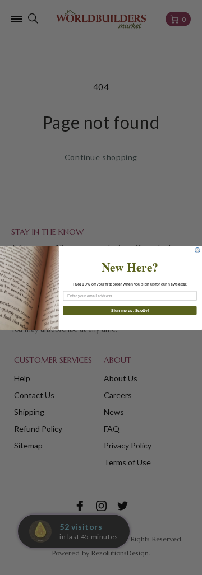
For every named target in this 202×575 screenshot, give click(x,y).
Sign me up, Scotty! (130, 310)
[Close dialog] (197, 250)
